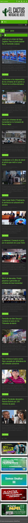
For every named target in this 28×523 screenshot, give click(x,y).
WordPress (17, 521)
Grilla (2, 35)
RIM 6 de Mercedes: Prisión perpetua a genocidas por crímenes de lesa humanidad (12, 280)
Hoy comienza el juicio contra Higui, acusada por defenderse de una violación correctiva (14, 361)
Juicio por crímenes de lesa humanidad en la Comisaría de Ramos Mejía (12, 122)
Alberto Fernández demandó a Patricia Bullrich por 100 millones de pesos (12, 401)
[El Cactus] (14, 11)
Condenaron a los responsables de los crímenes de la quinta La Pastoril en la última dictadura (13, 81)
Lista (5, 35)
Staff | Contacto (4, 1)
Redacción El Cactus (12, 46)
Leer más (5, 74)
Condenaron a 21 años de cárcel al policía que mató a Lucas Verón (13, 162)
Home (6, 31)
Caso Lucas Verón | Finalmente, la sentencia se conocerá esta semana (13, 202)
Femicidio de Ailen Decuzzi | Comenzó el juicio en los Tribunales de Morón (12, 321)
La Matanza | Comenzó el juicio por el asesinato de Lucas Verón (13, 241)
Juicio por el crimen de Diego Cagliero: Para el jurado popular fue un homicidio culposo (13, 41)
